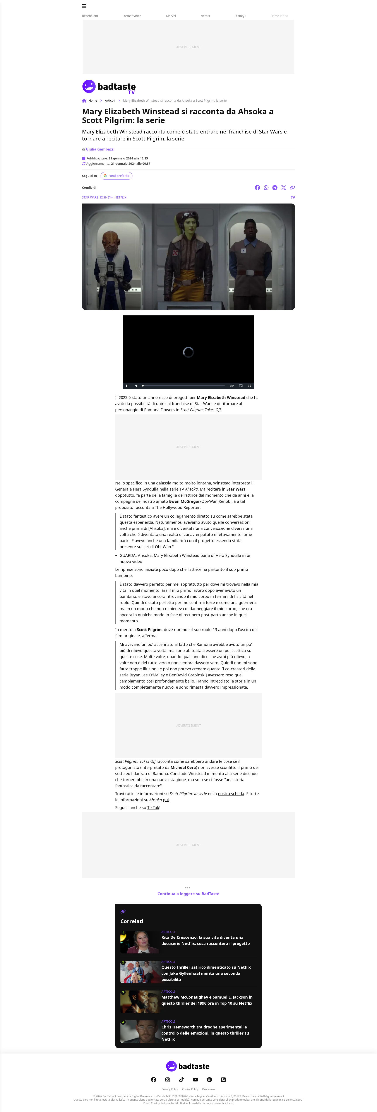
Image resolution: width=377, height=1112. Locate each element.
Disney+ (106, 197)
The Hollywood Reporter (177, 507)
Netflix (120, 197)
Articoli (110, 100)
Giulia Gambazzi (100, 149)
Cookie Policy (190, 1089)
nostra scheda (231, 793)
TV (293, 197)
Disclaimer (208, 1089)
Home (93, 100)
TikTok (153, 807)
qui (166, 799)
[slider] (184, 385)
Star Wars (90, 197)
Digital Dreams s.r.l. (143, 1096)
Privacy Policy (170, 1089)
